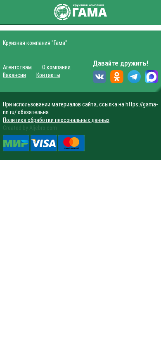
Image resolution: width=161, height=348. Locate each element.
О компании (56, 67)
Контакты (48, 75)
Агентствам (17, 67)
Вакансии (14, 75)
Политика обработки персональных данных (56, 120)
